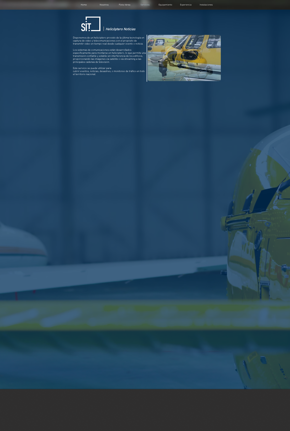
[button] (184, 58)
